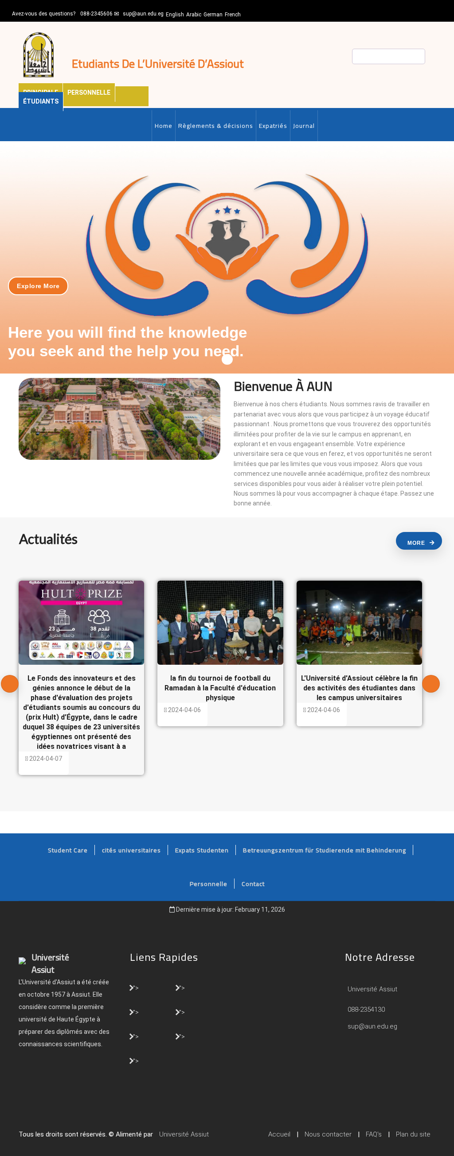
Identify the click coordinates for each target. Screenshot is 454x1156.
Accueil (279, 1134)
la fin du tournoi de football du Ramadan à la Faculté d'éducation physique (220, 688)
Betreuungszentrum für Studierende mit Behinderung (324, 850)
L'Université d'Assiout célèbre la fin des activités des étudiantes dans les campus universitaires (359, 688)
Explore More (38, 285)
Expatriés (273, 125)
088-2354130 (366, 1009)
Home (163, 125)
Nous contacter (328, 1134)
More (416, 543)
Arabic (193, 15)
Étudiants (41, 101)
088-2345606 (96, 14)
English (175, 15)
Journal (304, 125)
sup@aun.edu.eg (143, 14)
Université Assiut (371, 989)
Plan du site (413, 1134)
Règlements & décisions (215, 125)
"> (136, 987)
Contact (253, 884)
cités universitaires (131, 850)
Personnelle (88, 92)
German (213, 15)
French (233, 15)
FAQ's (374, 1134)
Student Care (68, 850)
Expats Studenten (202, 850)
